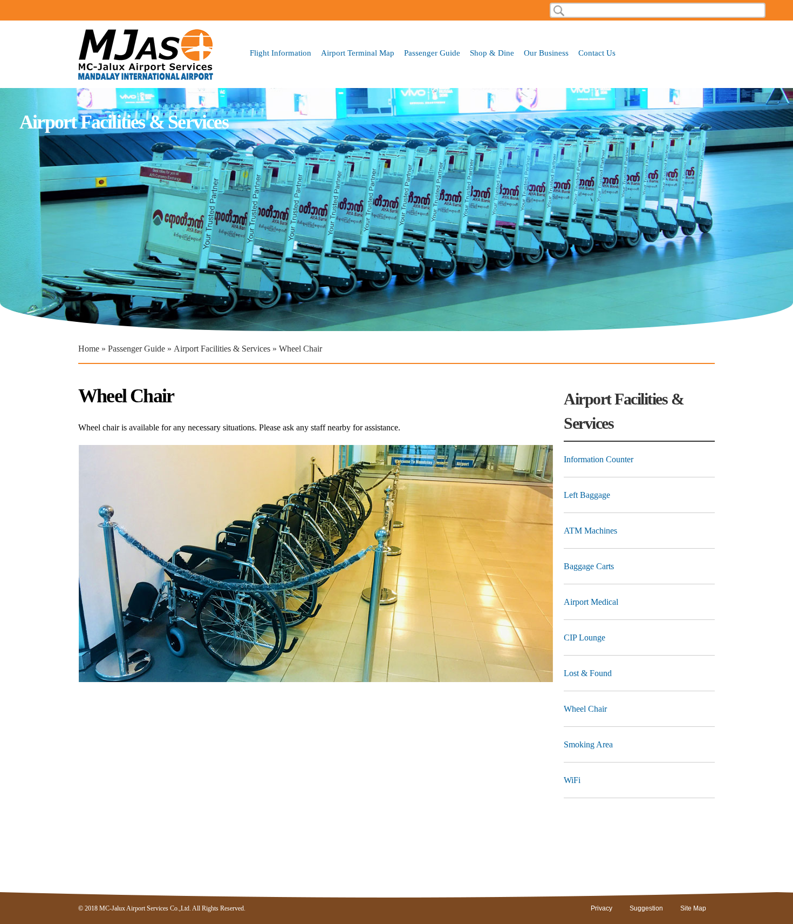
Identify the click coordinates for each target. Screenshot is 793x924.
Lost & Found (588, 673)
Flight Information (280, 53)
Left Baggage (587, 495)
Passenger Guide (432, 53)
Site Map (693, 908)
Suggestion (646, 908)
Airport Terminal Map (357, 53)
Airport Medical (591, 601)
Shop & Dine (492, 53)
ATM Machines (590, 530)
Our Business (546, 53)
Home (88, 348)
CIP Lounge (584, 637)
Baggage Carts (589, 566)
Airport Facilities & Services (222, 348)
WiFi (572, 780)
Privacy (601, 908)
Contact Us (597, 53)
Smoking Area (588, 744)
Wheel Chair (585, 708)
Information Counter (598, 459)
